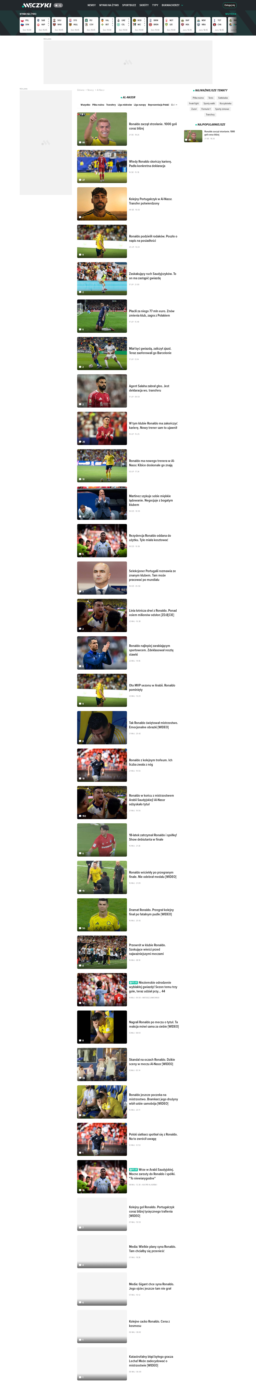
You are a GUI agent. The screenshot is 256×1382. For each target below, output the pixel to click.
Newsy (92, 5)
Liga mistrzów (125, 105)
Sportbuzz (129, 5)
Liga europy (140, 105)
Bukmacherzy (171, 5)
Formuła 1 (205, 109)
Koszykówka (225, 103)
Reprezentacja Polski (158, 105)
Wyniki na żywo (109, 5)
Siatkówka (223, 98)
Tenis (210, 98)
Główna (80, 90)
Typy (155, 5)
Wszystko (85, 105)
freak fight (194, 103)
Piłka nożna (98, 105)
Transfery (111, 105)
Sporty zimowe (222, 109)
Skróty (144, 5)
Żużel (194, 109)
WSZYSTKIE (230, 14)
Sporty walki (209, 103)
